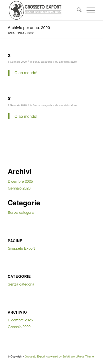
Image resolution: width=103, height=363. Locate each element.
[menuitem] (77, 10)
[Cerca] (77, 10)
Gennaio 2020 (19, 188)
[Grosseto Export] (43, 10)
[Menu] (88, 10)
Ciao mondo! (25, 72)
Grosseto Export (21, 248)
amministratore (68, 61)
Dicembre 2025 (20, 181)
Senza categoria (42, 61)
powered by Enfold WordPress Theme (71, 356)
